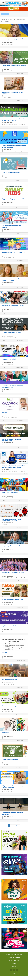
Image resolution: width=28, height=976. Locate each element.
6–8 (3, 287)
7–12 (3, 127)
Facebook (11, 970)
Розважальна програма (22, 47)
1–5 (3, 260)
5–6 (3, 73)
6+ (3, 393)
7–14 (3, 473)
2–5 (3, 714)
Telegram (17, 970)
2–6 (3, 687)
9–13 (3, 100)
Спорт (18, 447)
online (18, 180)
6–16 (3, 367)
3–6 (3, 180)
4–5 (3, 607)
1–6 (3, 207)
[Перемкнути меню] (2, 9)
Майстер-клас (20, 153)
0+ (3, 47)
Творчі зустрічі (20, 340)
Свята (18, 233)
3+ (3, 580)
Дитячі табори (20, 100)
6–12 (3, 313)
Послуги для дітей (21, 554)
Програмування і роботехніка (22, 473)
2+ (3, 660)
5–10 (3, 500)
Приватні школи (20, 367)
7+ (3, 153)
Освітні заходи (20, 73)
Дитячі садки (20, 207)
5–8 (3, 740)
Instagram (14, 970)
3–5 (3, 420)
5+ (3, 527)
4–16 (3, 340)
